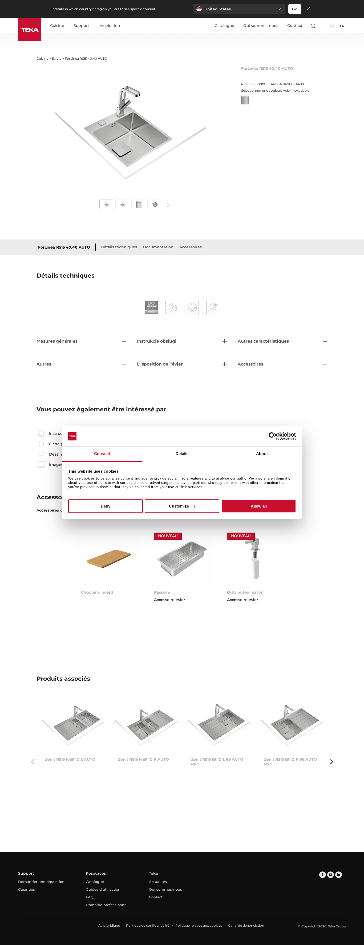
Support (81, 26)
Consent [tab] (102, 454)
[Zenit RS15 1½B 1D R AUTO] (146, 726)
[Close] (308, 9)
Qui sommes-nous (260, 25)
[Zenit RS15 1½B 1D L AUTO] (73, 726)
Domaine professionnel (107, 905)
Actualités (158, 881)
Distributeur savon (245, 592)
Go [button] (294, 9)
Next (168, 205)
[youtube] (330, 874)
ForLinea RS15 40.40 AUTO (64, 247)
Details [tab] (182, 454)
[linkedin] (338, 874)
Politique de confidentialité (147, 925)
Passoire (162, 592)
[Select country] (323, 25)
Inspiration (110, 26)
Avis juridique (109, 925)
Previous (32, 761)
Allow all (259, 506)
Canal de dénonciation (246, 925)
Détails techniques (119, 247)
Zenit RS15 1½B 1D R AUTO (143, 759)
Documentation (158, 247)
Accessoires (190, 247)
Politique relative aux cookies (198, 925)
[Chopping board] (109, 559)
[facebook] (322, 874)
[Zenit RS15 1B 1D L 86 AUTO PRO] (219, 726)
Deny (105, 506)
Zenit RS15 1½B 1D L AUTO (70, 759)
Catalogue (224, 25)
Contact (294, 25)
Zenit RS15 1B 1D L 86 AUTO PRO (217, 761)
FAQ (90, 897)
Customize (179, 506)
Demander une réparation (41, 881)
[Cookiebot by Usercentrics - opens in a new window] (272, 436)
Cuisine (57, 26)
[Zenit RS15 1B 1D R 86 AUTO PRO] (292, 726)
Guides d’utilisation (103, 889)
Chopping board (97, 592)
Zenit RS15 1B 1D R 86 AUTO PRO (290, 761)
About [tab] (262, 454)
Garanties (26, 889)
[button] (238, 9)
